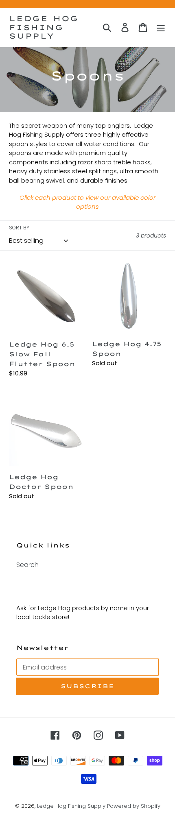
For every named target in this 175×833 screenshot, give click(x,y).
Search (27, 564)
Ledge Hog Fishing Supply (44, 27)
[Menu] (161, 27)
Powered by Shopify (133, 806)
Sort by (19, 227)
